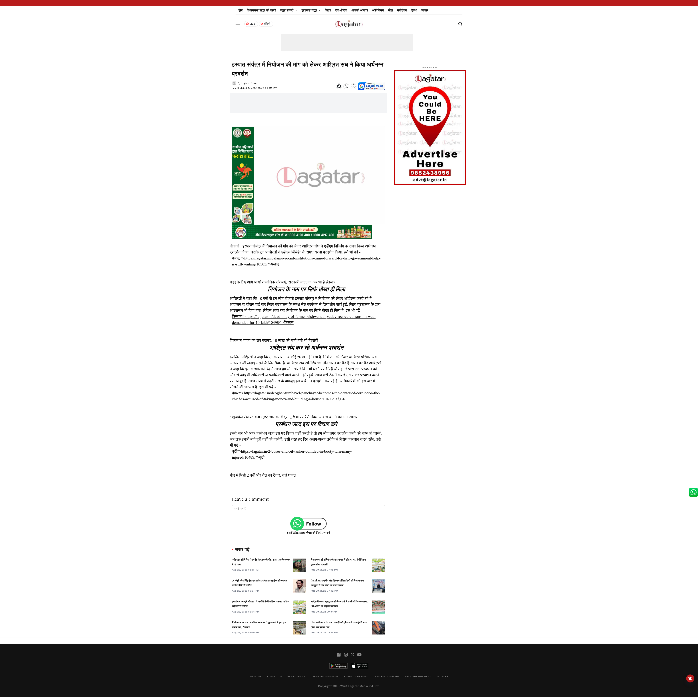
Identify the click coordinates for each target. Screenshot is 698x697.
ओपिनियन (378, 10)
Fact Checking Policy (418, 676)
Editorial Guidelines (387, 676)
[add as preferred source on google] (371, 86)
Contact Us (274, 676)
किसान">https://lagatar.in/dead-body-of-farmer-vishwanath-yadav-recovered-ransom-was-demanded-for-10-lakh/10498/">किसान (304, 319)
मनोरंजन (402, 10)
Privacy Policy (296, 676)
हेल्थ (414, 10)
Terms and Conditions (325, 676)
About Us (255, 676)
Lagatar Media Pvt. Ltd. (364, 686)
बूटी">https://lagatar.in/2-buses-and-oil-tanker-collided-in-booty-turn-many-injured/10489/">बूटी (292, 454)
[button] (238, 24)
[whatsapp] (353, 86)
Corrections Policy (356, 676)
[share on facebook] (339, 86)
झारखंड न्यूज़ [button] (309, 10)
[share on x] (346, 86)
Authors (442, 676)
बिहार (328, 10)
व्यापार (424, 10)
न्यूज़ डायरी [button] (286, 10)
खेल (390, 10)
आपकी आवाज (360, 10)
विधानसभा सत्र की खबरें (261, 10)
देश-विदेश (341, 10)
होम (240, 10)
